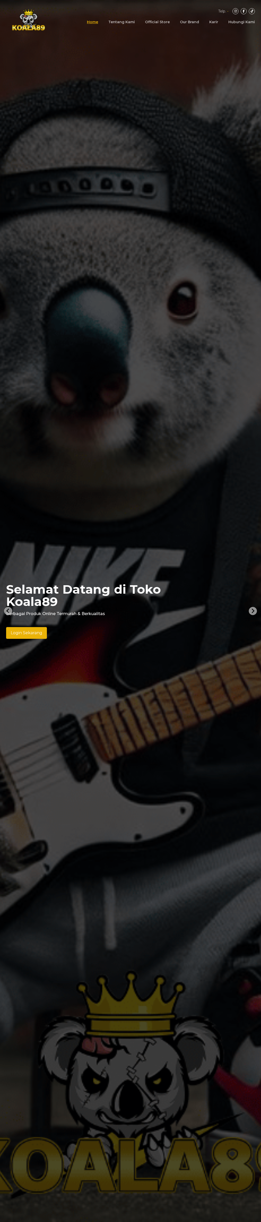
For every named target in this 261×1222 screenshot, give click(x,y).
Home (92, 22)
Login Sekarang (26, 632)
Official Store (157, 22)
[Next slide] (253, 611)
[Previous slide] (8, 611)
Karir (213, 22)
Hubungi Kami (241, 22)
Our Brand (189, 22)
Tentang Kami (121, 22)
